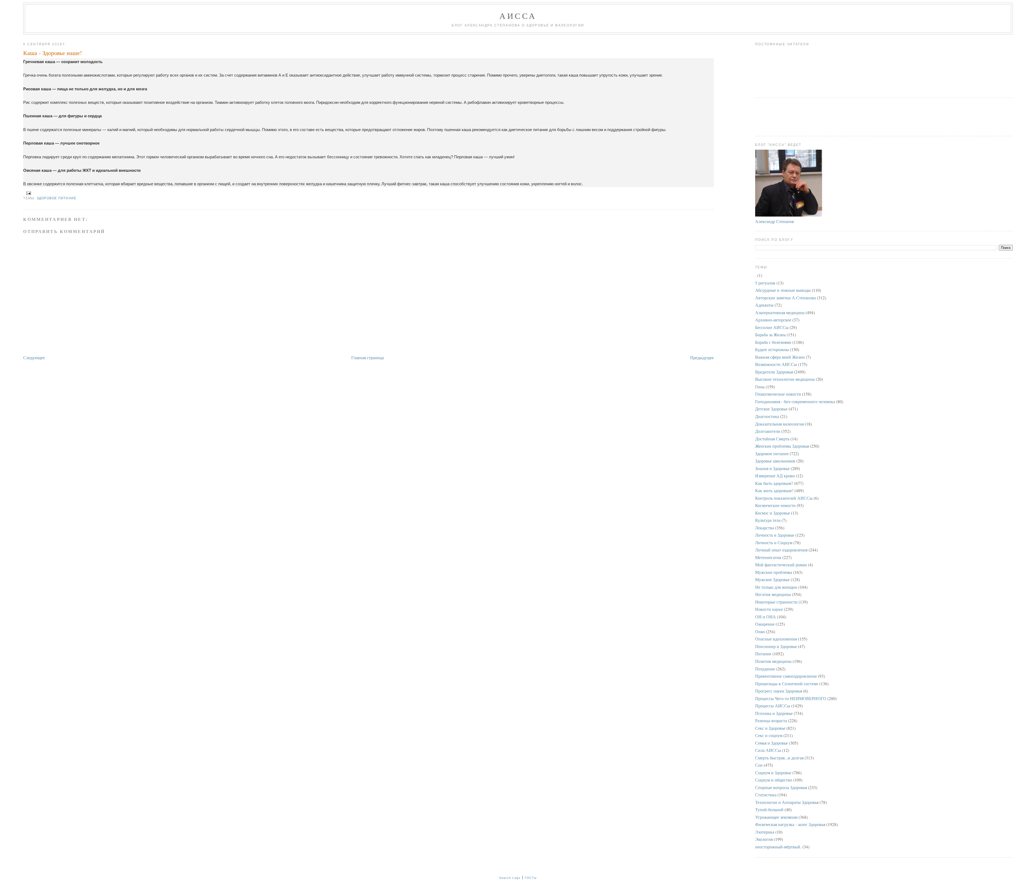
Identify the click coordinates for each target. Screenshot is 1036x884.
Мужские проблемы (773, 572)
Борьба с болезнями (773, 342)
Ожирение (765, 624)
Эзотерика (764, 832)
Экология (764, 839)
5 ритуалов (765, 283)
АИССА (517, 15)
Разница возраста (771, 720)
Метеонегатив (768, 557)
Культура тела (768, 520)
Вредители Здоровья (774, 372)
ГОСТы (531, 877)
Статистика (765, 794)
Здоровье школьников (775, 461)
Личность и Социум (773, 542)
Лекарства (764, 527)
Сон (759, 765)
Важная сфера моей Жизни (780, 357)
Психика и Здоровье (774, 713)
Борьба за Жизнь (770, 334)
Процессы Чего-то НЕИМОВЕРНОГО (790, 698)
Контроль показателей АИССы (784, 498)
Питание (763, 653)
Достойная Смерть (772, 438)
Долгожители (767, 431)
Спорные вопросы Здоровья (781, 787)
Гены (760, 386)
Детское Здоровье (771, 409)
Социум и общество (773, 780)
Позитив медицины (773, 661)
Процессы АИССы (772, 705)
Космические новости (775, 505)
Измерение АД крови (775, 475)
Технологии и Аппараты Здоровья (787, 802)
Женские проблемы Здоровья (782, 446)
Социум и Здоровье (773, 772)
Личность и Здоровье (774, 535)
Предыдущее (702, 357)
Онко (760, 631)
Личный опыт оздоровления (781, 550)
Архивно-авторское (773, 320)
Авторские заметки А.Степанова (785, 297)
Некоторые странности (776, 602)
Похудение (765, 668)
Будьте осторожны (772, 349)
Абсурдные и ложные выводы (783, 290)
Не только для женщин (776, 587)
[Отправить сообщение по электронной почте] (27, 193)
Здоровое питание (57, 198)
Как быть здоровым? (774, 483)
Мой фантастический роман (781, 564)
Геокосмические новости (778, 394)
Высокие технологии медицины (785, 379)
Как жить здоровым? (774, 490)
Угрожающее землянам (776, 817)
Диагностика (767, 416)
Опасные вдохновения (776, 639)
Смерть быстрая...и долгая (779, 757)
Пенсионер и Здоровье (776, 646)
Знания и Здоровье (772, 468)
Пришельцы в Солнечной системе (786, 683)
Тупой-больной (769, 809)
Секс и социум (768, 735)
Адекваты (764, 305)
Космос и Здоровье (772, 513)
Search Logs (509, 877)
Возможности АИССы (776, 364)
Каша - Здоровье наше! (52, 53)
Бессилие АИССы (772, 327)
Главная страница (367, 357)
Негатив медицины (773, 594)
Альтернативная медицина (780, 312)
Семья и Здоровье (771, 743)
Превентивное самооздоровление (786, 676)
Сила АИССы (768, 750)
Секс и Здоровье (770, 728)
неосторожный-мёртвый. (778, 846)
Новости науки (769, 609)
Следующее (34, 357)
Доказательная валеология (779, 424)
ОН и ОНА (765, 616)
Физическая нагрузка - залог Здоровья (790, 824)
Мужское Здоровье (772, 579)
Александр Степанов (774, 221)
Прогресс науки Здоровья (778, 691)
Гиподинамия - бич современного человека (795, 401)
